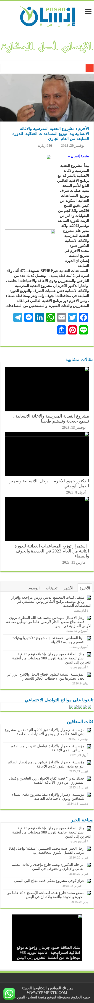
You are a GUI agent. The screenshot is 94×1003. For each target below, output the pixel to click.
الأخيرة (85, 588)
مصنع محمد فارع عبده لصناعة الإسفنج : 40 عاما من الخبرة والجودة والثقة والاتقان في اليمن (45, 895)
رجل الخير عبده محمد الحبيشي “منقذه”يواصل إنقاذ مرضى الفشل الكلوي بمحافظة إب (46, 850)
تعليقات (51, 588)
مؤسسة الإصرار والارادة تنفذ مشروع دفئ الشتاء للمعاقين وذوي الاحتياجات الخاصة (48, 796)
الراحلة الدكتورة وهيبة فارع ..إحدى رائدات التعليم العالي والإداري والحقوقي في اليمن (48, 867)
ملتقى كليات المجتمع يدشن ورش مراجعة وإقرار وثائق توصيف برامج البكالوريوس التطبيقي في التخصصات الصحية (51, 601)
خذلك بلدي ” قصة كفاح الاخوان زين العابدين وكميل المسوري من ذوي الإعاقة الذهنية (46, 780)
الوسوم (34, 588)
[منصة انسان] (47, 15)
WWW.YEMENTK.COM (47, 993)
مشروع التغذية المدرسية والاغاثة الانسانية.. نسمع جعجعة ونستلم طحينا (51, 418)
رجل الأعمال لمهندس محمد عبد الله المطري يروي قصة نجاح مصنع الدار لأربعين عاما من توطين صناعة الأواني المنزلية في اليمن (48, 622)
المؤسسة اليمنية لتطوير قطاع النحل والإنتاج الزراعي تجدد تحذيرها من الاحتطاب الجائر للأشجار (45, 676)
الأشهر (68, 588)
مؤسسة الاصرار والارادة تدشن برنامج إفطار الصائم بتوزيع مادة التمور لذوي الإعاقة (46, 764)
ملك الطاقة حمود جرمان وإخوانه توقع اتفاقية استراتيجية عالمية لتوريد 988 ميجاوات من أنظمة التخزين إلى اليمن (51, 658)
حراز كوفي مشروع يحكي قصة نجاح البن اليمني (49, 881)
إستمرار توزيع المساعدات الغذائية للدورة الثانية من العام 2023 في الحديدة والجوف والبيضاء (52, 551)
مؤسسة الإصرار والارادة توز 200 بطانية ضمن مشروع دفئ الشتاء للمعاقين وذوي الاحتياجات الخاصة (44, 732)
